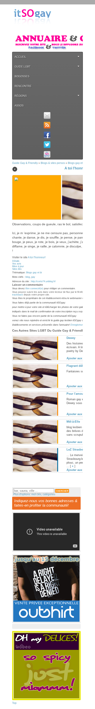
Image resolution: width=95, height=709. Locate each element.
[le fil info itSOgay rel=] (47, 125)
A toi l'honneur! (77, 168)
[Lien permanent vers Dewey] (35, 359)
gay (33, 277)
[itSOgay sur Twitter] (47, 145)
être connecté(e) (34, 288)
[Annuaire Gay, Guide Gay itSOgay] (32, 29)
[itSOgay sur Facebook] (47, 135)
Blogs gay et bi (77, 163)
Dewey (70, 338)
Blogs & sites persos (53, 163)
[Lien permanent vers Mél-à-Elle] (35, 442)
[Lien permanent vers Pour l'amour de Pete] (35, 415)
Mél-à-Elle (73, 421)
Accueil (20, 56)
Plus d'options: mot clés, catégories (34, 494)
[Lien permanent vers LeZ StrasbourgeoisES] (35, 470)
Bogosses (22, 76)
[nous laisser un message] (47, 115)
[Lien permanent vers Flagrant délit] (35, 387)
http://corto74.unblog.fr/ (43, 281)
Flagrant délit (75, 365)
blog (27, 277)
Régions (21, 95)
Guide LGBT (22, 66)
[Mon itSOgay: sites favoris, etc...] (47, 154)
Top (14, 703)
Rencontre (23, 86)
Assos (19, 105)
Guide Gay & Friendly (25, 163)
